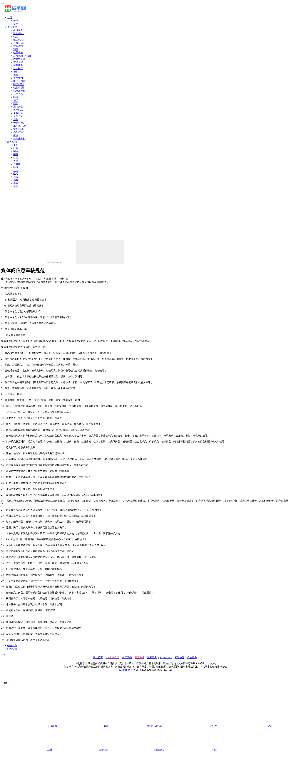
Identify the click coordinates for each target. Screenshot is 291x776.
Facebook (159, 749)
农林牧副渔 (19, 59)
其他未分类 (19, 138)
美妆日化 (18, 113)
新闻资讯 (12, 141)
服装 (15, 119)
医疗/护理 (18, 84)
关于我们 (127, 657)
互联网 (17, 164)
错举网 (131, 669)
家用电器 (18, 110)
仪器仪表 (18, 52)
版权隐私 (152, 657)
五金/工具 (18, 43)
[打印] (4, 278)
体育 (15, 180)
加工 (15, 100)
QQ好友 (212, 726)
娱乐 (15, 183)
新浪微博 (52, 726)
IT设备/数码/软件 (22, 55)
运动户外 (18, 116)
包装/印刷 (18, 87)
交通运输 (18, 62)
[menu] (2, 3)
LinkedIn (103, 749)
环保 (15, 49)
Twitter (213, 749)
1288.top (123, 669)
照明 (15, 103)
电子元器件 (19, 81)
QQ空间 (267, 726)
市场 (15, 145)
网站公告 (12, 648)
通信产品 (18, 106)
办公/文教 (18, 132)
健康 (15, 186)
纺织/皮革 (18, 129)
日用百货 (18, 94)
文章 (15, 24)
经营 (15, 148)
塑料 (15, 71)
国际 (15, 154)
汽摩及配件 (19, 90)
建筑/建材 (18, 33)
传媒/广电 (18, 122)
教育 (15, 176)
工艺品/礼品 (19, 126)
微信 (132, 726)
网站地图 (179, 657)
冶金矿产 (18, 68)
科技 (15, 167)
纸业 (15, 135)
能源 (15, 97)
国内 (15, 151)
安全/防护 (18, 46)
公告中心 (12, 645)
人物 (15, 161)
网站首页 (98, 657)
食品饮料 (18, 78)
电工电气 (18, 40)
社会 (15, 170)
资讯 (15, 20)
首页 (9, 17)
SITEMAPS (166, 657)
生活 (15, 173)
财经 (15, 157)
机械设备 (18, 30)
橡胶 (15, 75)
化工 (15, 36)
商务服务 (18, 65)
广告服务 (192, 657)
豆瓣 (49, 749)
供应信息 (12, 27)
